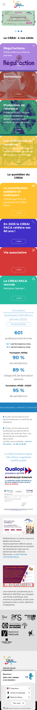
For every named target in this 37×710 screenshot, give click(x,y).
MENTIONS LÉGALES (9, 668)
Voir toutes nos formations (18, 324)
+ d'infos (18, 65)
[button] (15, 31)
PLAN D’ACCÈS (7, 670)
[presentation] (2, 21)
